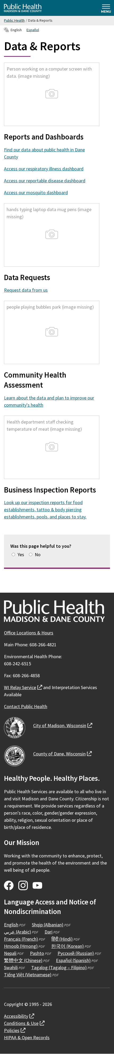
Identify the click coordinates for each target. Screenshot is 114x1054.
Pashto (37, 953)
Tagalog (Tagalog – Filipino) (59, 967)
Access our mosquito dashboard (36, 192)
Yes (20, 554)
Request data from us (26, 290)
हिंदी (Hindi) (62, 939)
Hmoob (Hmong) (21, 946)
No (38, 554)
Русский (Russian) (76, 953)
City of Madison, (62, 725)
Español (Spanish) (73, 960)
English (11, 925)
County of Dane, (62, 754)
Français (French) (21, 939)
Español (33, 29)
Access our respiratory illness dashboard (44, 169)
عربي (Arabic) (17, 932)
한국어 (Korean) (67, 946)
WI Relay (23, 687)
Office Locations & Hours (28, 633)
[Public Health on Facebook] (9, 885)
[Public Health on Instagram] (23, 885)
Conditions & (24, 1023)
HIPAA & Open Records (27, 1037)
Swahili (11, 967)
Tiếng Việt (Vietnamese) (27, 975)
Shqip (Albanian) (47, 925)
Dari (48, 932)
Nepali (10, 953)
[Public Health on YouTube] (37, 885)
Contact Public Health (25, 706)
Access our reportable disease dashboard (44, 181)
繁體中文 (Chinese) (23, 960)
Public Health (14, 20)
